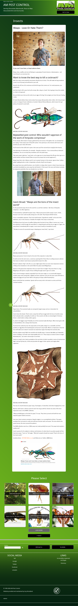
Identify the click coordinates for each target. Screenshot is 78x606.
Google (15, 561)
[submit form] (22, 547)
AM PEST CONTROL (16, 5)
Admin (5, 598)
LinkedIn (14, 570)
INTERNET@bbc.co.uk (27, 438)
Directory (63, 563)
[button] (66, 12)
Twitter (15, 564)
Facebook (14, 567)
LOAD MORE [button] (39, 530)
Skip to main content (8, 1)
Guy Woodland (28, 591)
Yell (15, 558)
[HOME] (66, 5)
